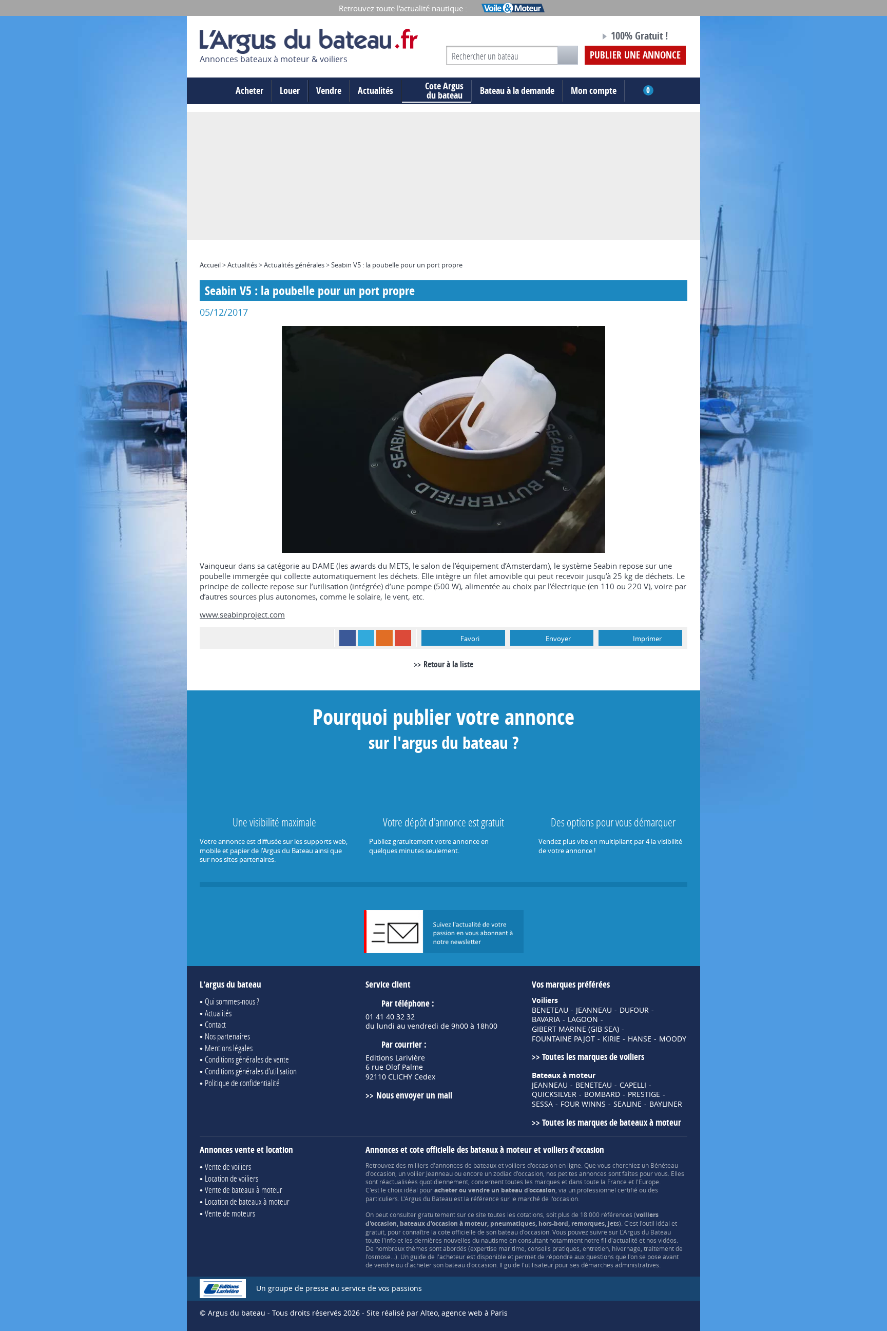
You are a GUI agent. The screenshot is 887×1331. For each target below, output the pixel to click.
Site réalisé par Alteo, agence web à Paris (437, 1313)
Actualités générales (294, 264)
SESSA (542, 1104)
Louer (290, 90)
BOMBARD (602, 1094)
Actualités (375, 90)
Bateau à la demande (517, 90)
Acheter (249, 90)
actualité (625, 1240)
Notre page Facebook (573, 37)
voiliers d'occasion (531, 1165)
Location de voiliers (231, 1178)
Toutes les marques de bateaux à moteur (611, 1122)
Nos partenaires (227, 1036)
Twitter (366, 638)
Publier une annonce (635, 55)
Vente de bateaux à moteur (243, 1189)
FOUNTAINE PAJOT (563, 1039)
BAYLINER (665, 1104)
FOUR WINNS (583, 1104)
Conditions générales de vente (247, 1059)
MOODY (672, 1039)
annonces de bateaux (465, 1165)
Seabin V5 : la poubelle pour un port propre (396, 264)
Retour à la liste (448, 664)
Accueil (210, 264)
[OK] (567, 55)
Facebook (347, 638)
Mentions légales (229, 1048)
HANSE (639, 1039)
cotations (530, 1214)
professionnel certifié (607, 1190)
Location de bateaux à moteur (247, 1201)
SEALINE (627, 1104)
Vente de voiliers (228, 1166)
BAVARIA (546, 1019)
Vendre (328, 90)
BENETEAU (550, 1010)
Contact (215, 1024)
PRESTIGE (644, 1094)
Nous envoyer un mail (414, 1095)
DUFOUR (634, 1010)
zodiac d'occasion (518, 1173)
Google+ (403, 638)
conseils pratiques (554, 1248)
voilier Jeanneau (430, 1173)
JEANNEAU (594, 1010)
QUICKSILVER (554, 1094)
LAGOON (583, 1019)
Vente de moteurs (230, 1213)
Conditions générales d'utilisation (251, 1071)
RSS (384, 638)
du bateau (444, 91)
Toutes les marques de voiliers (593, 1057)
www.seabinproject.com (242, 614)
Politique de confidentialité (242, 1083)
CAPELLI (633, 1085)
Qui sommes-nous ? (232, 1001)
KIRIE (611, 1039)
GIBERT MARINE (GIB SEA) (575, 1029)
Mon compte (593, 90)
